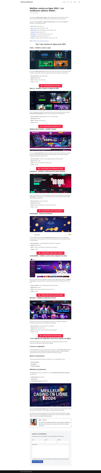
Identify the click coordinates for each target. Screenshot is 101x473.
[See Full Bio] (44, 425)
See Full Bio (41, 425)
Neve (22, 471)
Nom (33, 439)
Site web (58, 439)
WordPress (30, 471)
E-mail (46, 439)
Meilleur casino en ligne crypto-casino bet (41, 40)
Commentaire (34, 444)
